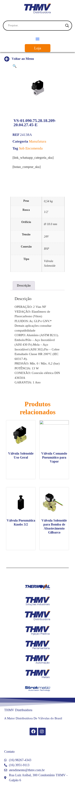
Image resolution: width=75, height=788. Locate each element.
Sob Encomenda (31, 148)
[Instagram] (42, 731)
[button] (37, 39)
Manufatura (37, 141)
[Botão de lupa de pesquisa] (67, 26)
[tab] (24, 285)
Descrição (24, 285)
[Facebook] (33, 731)
